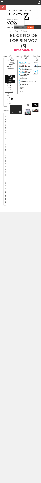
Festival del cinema (10, 31)
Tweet (36, 73)
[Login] (39, 2)
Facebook (36, 67)
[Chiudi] (3, 7)
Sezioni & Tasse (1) (24, 31)
